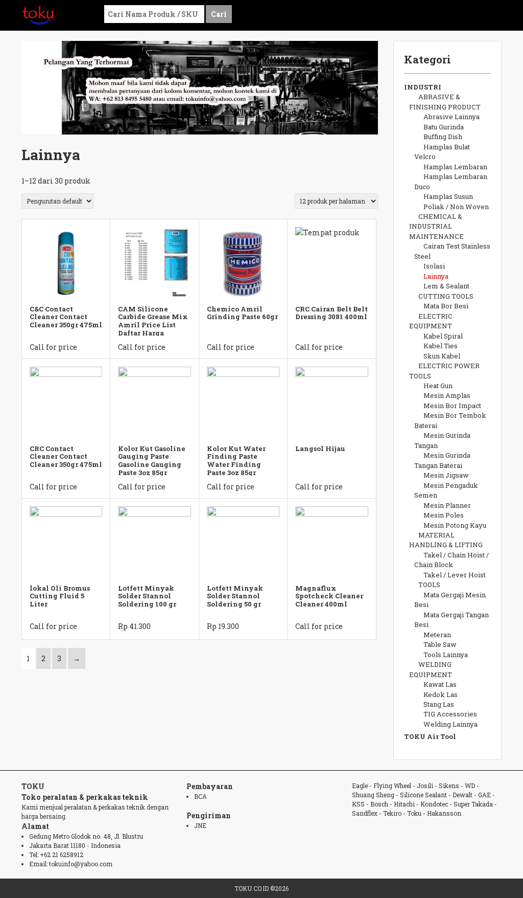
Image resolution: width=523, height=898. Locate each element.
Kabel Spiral (443, 336)
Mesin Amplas (446, 395)
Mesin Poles (443, 515)
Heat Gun (438, 385)
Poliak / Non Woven (456, 206)
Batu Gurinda (443, 126)
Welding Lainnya (450, 724)
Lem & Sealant (446, 285)
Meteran (437, 634)
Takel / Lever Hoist (454, 574)
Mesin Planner (447, 505)
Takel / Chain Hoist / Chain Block (451, 559)
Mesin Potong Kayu (454, 525)
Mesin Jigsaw (446, 475)
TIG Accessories (450, 714)
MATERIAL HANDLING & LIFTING (446, 539)
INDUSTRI (422, 87)
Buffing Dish (442, 136)
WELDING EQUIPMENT (430, 669)
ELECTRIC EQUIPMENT (431, 320)
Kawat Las (440, 684)
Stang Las (438, 704)
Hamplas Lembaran (455, 166)
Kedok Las (440, 694)
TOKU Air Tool (430, 736)
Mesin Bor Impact (452, 405)
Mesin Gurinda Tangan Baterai (442, 460)
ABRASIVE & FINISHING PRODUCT (445, 101)
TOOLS (429, 584)
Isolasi (434, 266)
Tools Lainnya (445, 654)
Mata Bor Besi (445, 305)
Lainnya (435, 276)
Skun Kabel (441, 356)
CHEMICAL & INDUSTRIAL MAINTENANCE (436, 226)
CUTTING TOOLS (445, 296)
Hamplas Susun (448, 196)
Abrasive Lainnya (451, 116)
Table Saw (440, 644)
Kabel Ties (440, 345)
